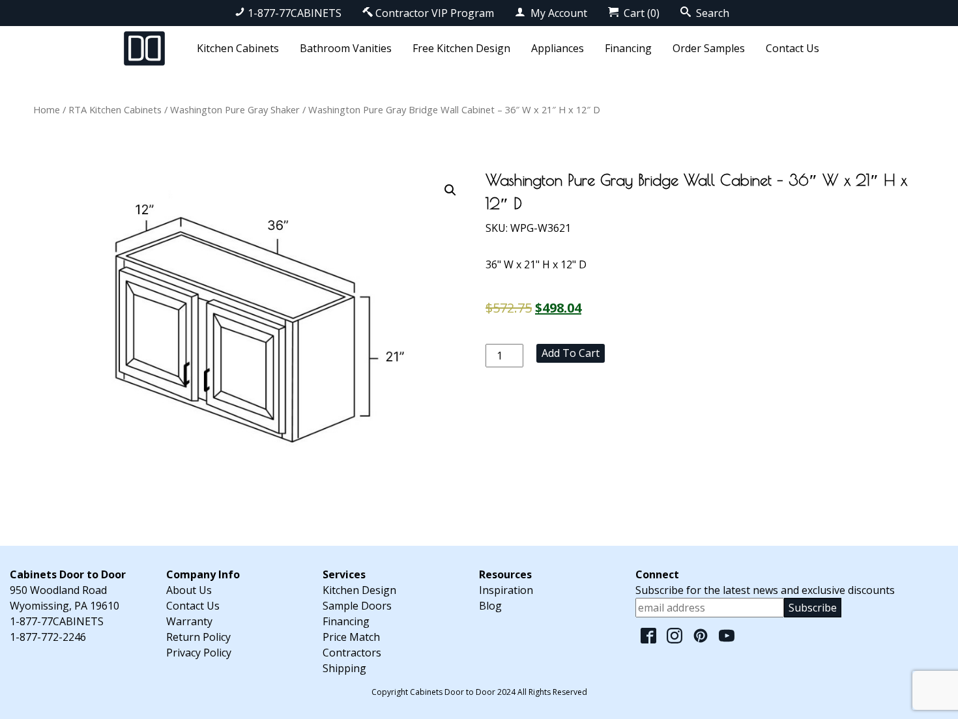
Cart (640, 13)
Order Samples (709, 48)
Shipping (344, 668)
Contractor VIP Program (434, 13)
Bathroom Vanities (346, 48)
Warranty (189, 621)
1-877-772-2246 (48, 637)
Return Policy (198, 637)
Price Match (351, 637)
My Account (557, 13)
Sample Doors (357, 606)
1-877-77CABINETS (294, 13)
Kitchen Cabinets (238, 48)
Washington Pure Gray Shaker (235, 109)
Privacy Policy (198, 652)
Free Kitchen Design (461, 48)
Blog (490, 606)
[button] (450, 190)
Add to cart (571, 353)
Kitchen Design (359, 590)
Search (711, 13)
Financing (628, 48)
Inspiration (506, 590)
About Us (189, 590)
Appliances (557, 48)
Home (46, 109)
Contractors (352, 652)
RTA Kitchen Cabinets (115, 109)
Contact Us (792, 48)
